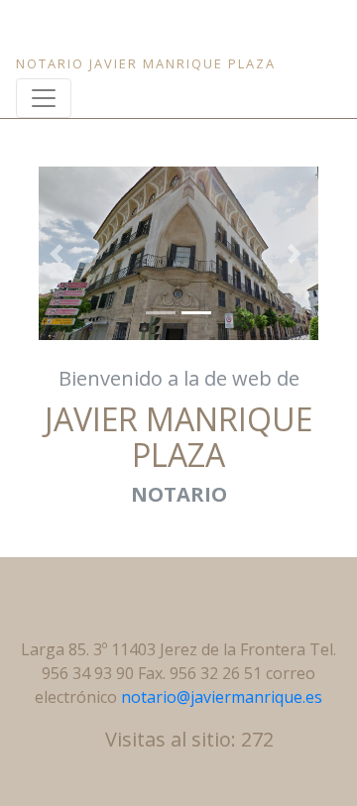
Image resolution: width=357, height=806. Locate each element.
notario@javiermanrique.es (221, 697)
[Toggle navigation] (43, 98)
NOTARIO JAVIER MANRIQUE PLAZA (146, 63)
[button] (59, 253)
